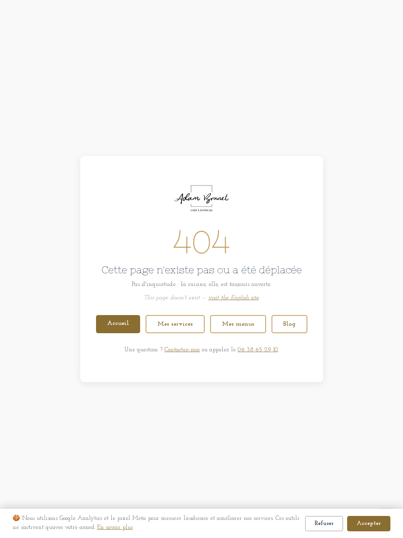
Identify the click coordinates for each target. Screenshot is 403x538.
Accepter (369, 524)
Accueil (118, 323)
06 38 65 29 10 (258, 350)
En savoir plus (115, 528)
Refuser (324, 524)
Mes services (175, 324)
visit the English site (233, 298)
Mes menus (238, 324)
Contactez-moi (182, 350)
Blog (289, 324)
